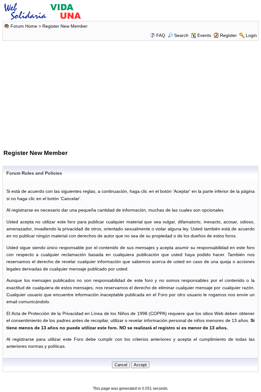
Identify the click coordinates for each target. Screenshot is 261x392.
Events (204, 35)
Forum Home (24, 26)
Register (228, 35)
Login (251, 35)
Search (181, 35)
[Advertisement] (131, 93)
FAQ (160, 35)
